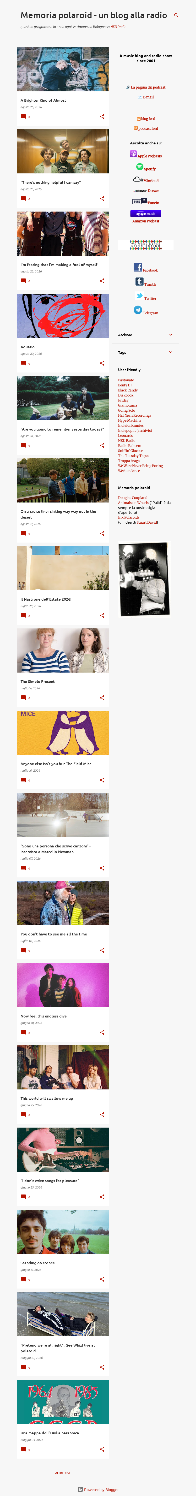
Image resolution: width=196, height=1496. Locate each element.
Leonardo (125, 435)
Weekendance (129, 471)
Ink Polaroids (128, 517)
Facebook (150, 270)
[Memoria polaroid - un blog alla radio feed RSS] (139, 119)
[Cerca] (176, 15)
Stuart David (147, 522)
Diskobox (125, 395)
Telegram (150, 313)
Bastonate (126, 380)
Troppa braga (129, 461)
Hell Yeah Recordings (134, 415)
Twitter (150, 298)
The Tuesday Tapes (133, 456)
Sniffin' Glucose (130, 451)
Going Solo (126, 410)
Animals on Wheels (133, 503)
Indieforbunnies (131, 425)
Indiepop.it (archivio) (135, 430)
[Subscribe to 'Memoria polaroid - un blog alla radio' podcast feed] (136, 128)
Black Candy (128, 390)
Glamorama (127, 405)
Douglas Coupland (132, 498)
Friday (123, 400)
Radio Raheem (129, 445)
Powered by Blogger (101, 1489)
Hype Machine (129, 420)
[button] (102, 117)
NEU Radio (118, 27)
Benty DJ (125, 385)
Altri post (63, 1473)
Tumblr (150, 284)
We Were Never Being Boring (140, 466)
